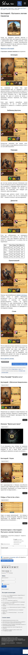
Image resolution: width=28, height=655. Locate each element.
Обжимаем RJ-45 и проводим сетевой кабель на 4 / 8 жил (14, 603)
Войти (4, 586)
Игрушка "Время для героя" (11, 424)
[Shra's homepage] (8, 3)
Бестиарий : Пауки (7, 458)
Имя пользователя (5, 577)
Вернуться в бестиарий (7, 48)
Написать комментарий (20, 364)
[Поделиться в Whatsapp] (17, 567)
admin (4, 604)
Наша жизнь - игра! (12, 8)
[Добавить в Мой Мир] (12, 567)
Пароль (3, 580)
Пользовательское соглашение (8, 642)
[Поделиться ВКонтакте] (3, 567)
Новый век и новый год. (13, 600)
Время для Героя (22, 8)
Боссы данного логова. (7, 358)
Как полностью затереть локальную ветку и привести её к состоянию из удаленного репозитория (14, 622)
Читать (25, 420)
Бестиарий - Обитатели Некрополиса (14, 382)
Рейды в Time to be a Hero (10, 497)
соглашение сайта (13, 557)
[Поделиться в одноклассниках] (10, 567)
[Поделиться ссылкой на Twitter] (7, 567)
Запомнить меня (6, 584)
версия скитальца (22, 295)
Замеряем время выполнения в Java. (10, 620)
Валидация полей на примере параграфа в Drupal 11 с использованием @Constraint (14, 625)
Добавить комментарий (7, 560)
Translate (11, 573)
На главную (4, 8)
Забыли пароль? (5, 589)
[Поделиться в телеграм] (15, 567)
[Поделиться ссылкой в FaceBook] (5, 567)
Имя (5, 544)
